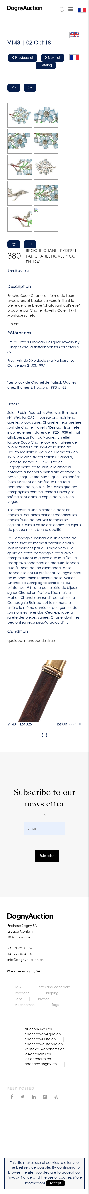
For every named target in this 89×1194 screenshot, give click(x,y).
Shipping (51, 993)
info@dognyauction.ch (25, 960)
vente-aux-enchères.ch (45, 1049)
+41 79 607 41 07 (19, 954)
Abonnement (25, 1005)
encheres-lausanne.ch (44, 1044)
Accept (55, 1183)
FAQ (18, 987)
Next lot (53, 58)
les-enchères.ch (38, 1059)
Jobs (18, 999)
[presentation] (42, 735)
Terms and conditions (53, 987)
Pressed (44, 999)
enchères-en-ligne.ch (43, 1034)
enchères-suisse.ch (40, 1039)
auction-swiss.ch (38, 1029)
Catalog (46, 65)
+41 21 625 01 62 (19, 948)
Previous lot (23, 58)
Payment (22, 993)
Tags (55, 1005)
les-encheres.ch (38, 1054)
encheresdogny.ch (41, 1064)
